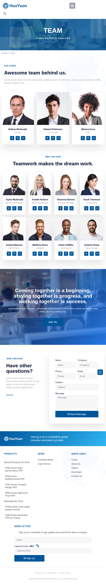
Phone (58, 371)
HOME (4, 53)
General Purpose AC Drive (17, 462)
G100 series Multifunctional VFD (14, 477)
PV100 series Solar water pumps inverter (17, 508)
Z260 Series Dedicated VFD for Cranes (16, 516)
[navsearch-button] (4, 13)
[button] (72, 6)
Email (80, 371)
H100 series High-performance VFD (14, 469)
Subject (59, 382)
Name (58, 360)
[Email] (23, 138)
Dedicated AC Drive (13, 501)
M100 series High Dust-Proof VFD (16, 494)
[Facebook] (12, 138)
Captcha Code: (24, 546)
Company (82, 360)
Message (59, 393)
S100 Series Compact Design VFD (15, 486)
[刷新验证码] (37, 546)
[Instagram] (18, 138)
